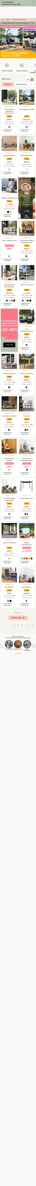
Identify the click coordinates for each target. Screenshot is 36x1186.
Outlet (8, 19)
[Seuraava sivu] (32, 625)
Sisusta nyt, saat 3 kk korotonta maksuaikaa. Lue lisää (18, 26)
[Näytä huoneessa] (30, 79)
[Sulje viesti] (33, 2)
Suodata (8, 84)
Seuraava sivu (16, 618)
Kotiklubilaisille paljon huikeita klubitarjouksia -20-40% (18, 23)
